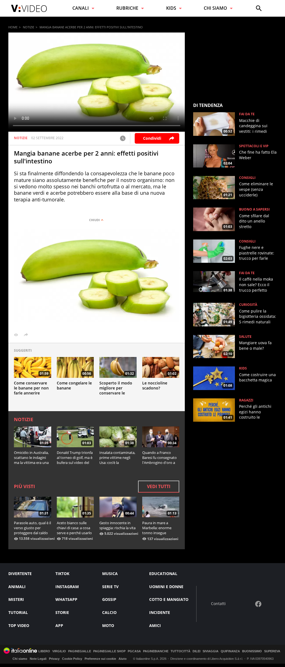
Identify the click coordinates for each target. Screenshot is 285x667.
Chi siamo (20, 658)
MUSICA (110, 573)
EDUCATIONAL (163, 573)
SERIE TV (110, 586)
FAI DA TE (247, 114)
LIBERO (44, 651)
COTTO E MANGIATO (168, 599)
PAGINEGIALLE (79, 651)
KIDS (243, 368)
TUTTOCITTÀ (180, 651)
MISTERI (16, 599)
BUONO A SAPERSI (254, 209)
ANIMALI (17, 586)
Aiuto (123, 658)
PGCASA (134, 651)
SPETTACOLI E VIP (254, 146)
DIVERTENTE (20, 573)
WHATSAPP (66, 599)
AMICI (155, 625)
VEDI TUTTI (158, 486)
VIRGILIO (59, 651)
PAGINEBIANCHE (155, 651)
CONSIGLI (247, 178)
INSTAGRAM (67, 586)
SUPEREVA (272, 651)
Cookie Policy (72, 658)
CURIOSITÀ (248, 305)
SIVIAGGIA (210, 651)
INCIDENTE (159, 612)
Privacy (54, 658)
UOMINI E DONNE (166, 586)
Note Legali (38, 658)
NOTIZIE (28, 27)
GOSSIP (109, 599)
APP (59, 625)
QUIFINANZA (230, 651)
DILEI (196, 651)
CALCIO (109, 612)
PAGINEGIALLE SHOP (109, 651)
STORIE (62, 612)
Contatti (218, 603)
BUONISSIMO (252, 651)
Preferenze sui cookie (100, 658)
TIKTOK (62, 573)
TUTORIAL (18, 612)
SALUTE (245, 337)
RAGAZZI (246, 400)
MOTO (108, 625)
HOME (13, 27)
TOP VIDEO (18, 625)
